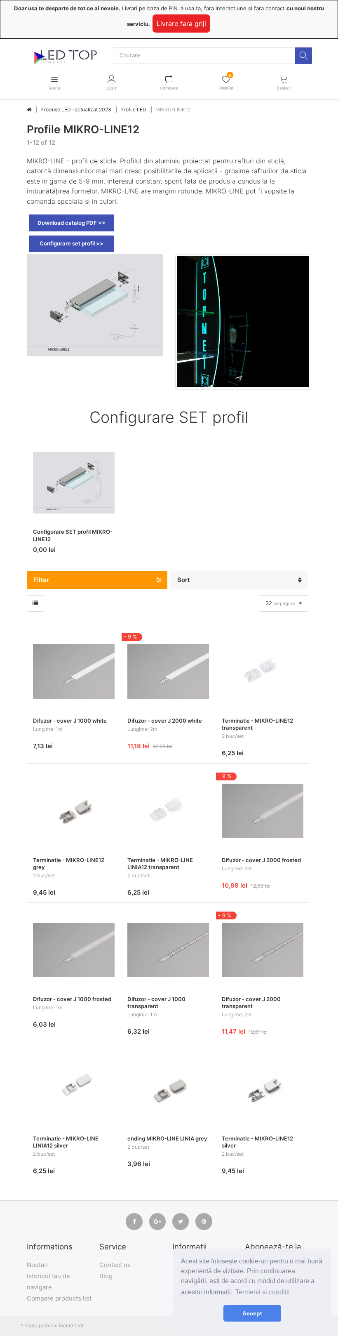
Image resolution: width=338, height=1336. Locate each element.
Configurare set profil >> (71, 243)
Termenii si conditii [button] (262, 1292)
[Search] (303, 55)
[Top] (29, 109)
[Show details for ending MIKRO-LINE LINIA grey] (168, 1089)
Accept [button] (252, 1313)
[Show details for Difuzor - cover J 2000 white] (168, 671)
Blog (106, 1276)
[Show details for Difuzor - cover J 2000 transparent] (262, 950)
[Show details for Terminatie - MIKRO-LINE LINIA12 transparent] (168, 811)
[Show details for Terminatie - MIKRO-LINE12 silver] (262, 1089)
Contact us (115, 1265)
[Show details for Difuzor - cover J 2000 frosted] (262, 811)
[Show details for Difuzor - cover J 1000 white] (74, 671)
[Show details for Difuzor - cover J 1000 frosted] (74, 950)
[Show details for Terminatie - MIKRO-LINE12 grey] (74, 811)
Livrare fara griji (181, 23)
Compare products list (59, 1298)
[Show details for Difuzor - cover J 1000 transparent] (168, 950)
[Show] (35, 603)
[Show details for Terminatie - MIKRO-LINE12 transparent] (262, 671)
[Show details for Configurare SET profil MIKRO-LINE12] (74, 482)
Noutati (37, 1265)
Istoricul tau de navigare (48, 1281)
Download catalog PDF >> (72, 222)
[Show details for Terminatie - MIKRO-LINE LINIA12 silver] (74, 1089)
